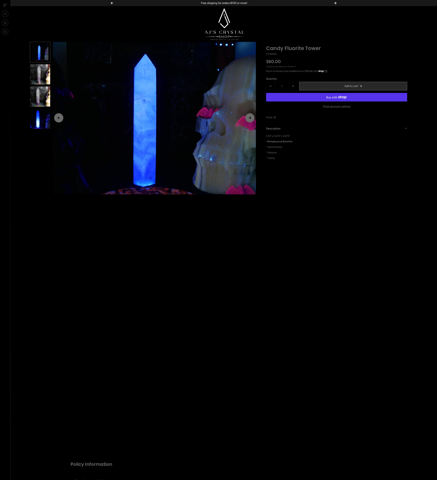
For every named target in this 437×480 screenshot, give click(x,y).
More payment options (336, 106)
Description (273, 128)
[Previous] (58, 117)
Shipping (270, 66)
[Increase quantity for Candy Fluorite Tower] (293, 86)
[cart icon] (5, 31)
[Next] (250, 117)
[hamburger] (5, 5)
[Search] (5, 14)
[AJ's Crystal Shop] (223, 24)
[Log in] (5, 22)
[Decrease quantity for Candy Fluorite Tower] (270, 86)
